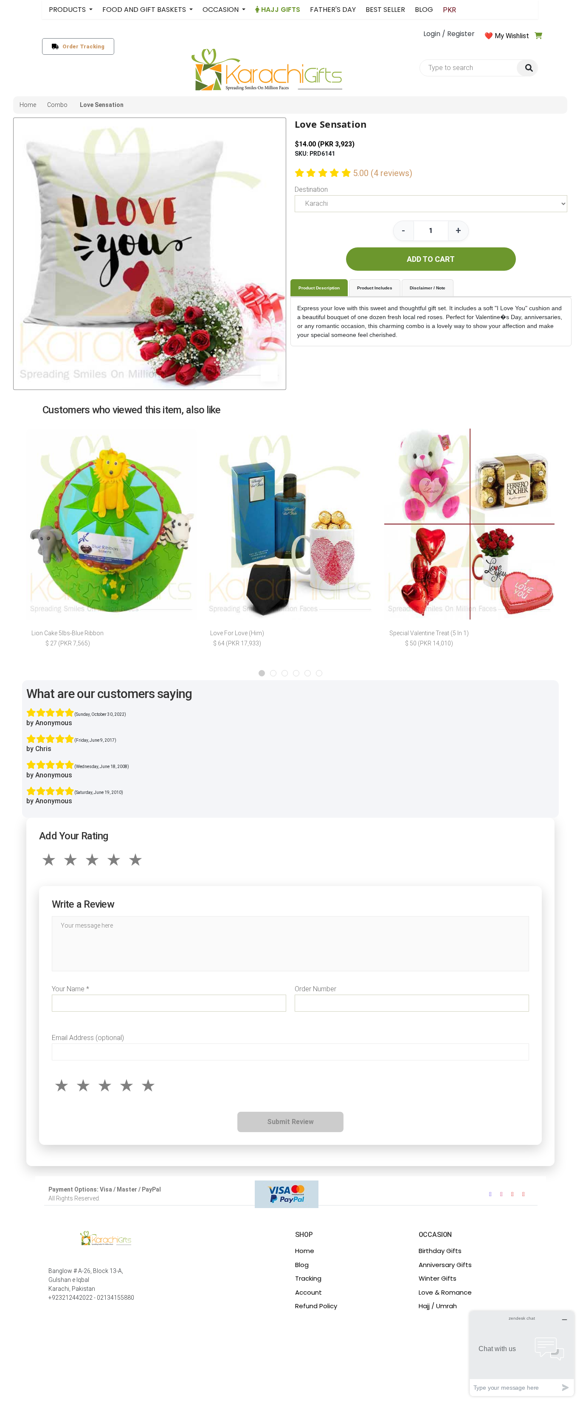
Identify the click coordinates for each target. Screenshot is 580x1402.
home (28, 104)
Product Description (319, 288)
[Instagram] (501, 1194)
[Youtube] (512, 1194)
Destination (311, 189)
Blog (302, 1264)
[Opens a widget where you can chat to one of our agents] (522, 1353)
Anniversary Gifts (445, 1264)
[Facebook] (490, 1194)
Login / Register (449, 34)
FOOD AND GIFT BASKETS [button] (145, 9)
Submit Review (290, 1122)
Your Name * (70, 989)
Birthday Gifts (440, 1250)
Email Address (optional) (88, 1038)
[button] (261, 673)
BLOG (424, 9)
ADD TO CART (431, 259)
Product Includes (374, 288)
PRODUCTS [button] (68, 9)
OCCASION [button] (221, 9)
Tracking (308, 1278)
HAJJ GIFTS (279, 9)
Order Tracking (81, 46)
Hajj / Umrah (438, 1305)
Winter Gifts (437, 1278)
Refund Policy (316, 1305)
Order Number (315, 989)
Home (304, 1250)
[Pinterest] (523, 1194)
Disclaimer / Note (427, 288)
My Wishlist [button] (512, 36)
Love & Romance (445, 1292)
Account (308, 1292)
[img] (527, 68)
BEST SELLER (385, 9)
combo (57, 104)
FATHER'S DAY (333, 9)
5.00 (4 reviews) (382, 173)
